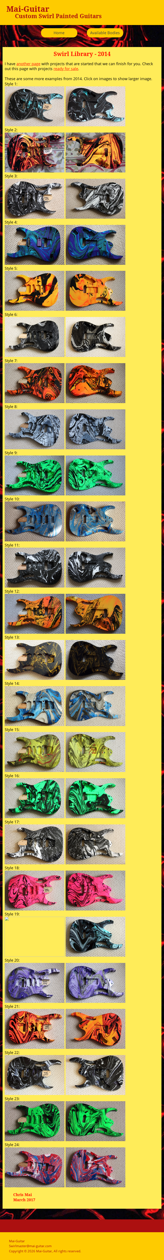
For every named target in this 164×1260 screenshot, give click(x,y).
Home (59, 32)
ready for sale (66, 68)
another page (28, 63)
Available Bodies (105, 32)
